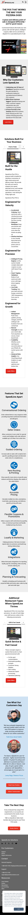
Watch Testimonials (14, 791)
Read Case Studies (14, 785)
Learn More (8, 122)
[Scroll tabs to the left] (5, 147)
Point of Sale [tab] (13, 147)
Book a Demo (14, 828)
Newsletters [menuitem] (4, 885)
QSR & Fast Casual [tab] (14, 622)
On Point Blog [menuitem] (5, 887)
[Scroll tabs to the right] (23, 147)
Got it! (19, 909)
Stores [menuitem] (3, 853)
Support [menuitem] (3, 851)
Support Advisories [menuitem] (6, 855)
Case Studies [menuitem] (5, 881)
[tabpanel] (14, 263)
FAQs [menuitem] (2, 888)
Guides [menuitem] (3, 883)
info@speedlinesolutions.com (18, 866)
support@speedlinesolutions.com (10, 874)
